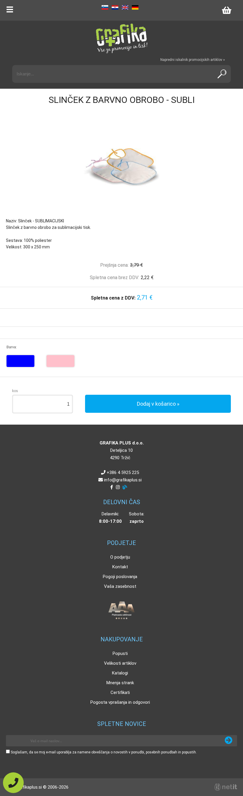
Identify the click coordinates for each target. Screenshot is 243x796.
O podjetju (120, 557)
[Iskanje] (222, 74)
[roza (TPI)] (60, 361)
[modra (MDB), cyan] (20, 361)
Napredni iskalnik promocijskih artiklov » (192, 60)
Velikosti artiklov (120, 663)
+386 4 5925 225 (123, 472)
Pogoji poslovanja (120, 576)
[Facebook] (111, 487)
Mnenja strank (120, 682)
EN (125, 7)
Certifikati (120, 692)
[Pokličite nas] (13, 782)
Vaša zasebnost (120, 586)
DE (135, 7)
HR (115, 7)
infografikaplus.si (123, 480)
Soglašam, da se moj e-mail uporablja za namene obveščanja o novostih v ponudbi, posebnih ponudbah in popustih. (104, 752)
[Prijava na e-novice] (228, 740)
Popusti (120, 653)
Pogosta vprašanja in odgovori (120, 702)
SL (104, 7)
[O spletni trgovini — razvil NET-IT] (226, 787)
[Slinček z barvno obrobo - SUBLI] (121, 167)
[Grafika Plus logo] (121, 38)
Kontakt (120, 567)
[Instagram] (118, 487)
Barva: (12, 347)
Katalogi (120, 673)
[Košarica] (226, 10)
